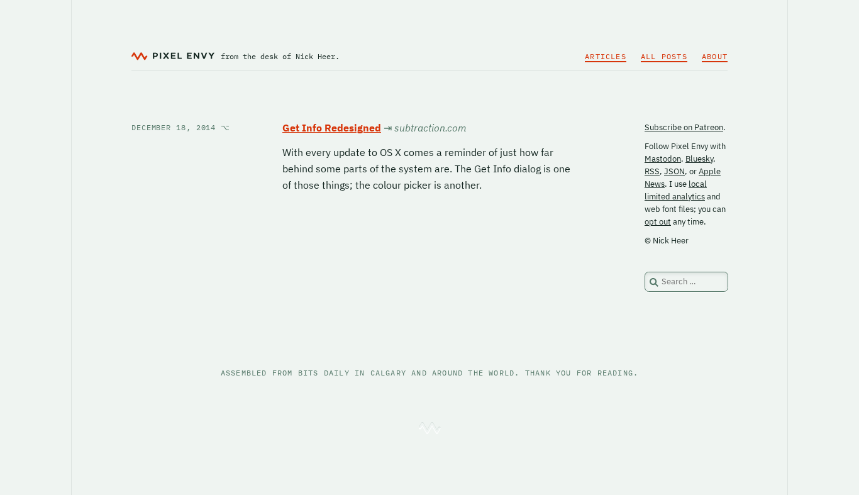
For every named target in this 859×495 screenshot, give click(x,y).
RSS (652, 171)
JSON (674, 171)
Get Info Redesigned (331, 127)
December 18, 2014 (180, 127)
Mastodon (663, 158)
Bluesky (699, 158)
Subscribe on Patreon (684, 127)
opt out (658, 221)
